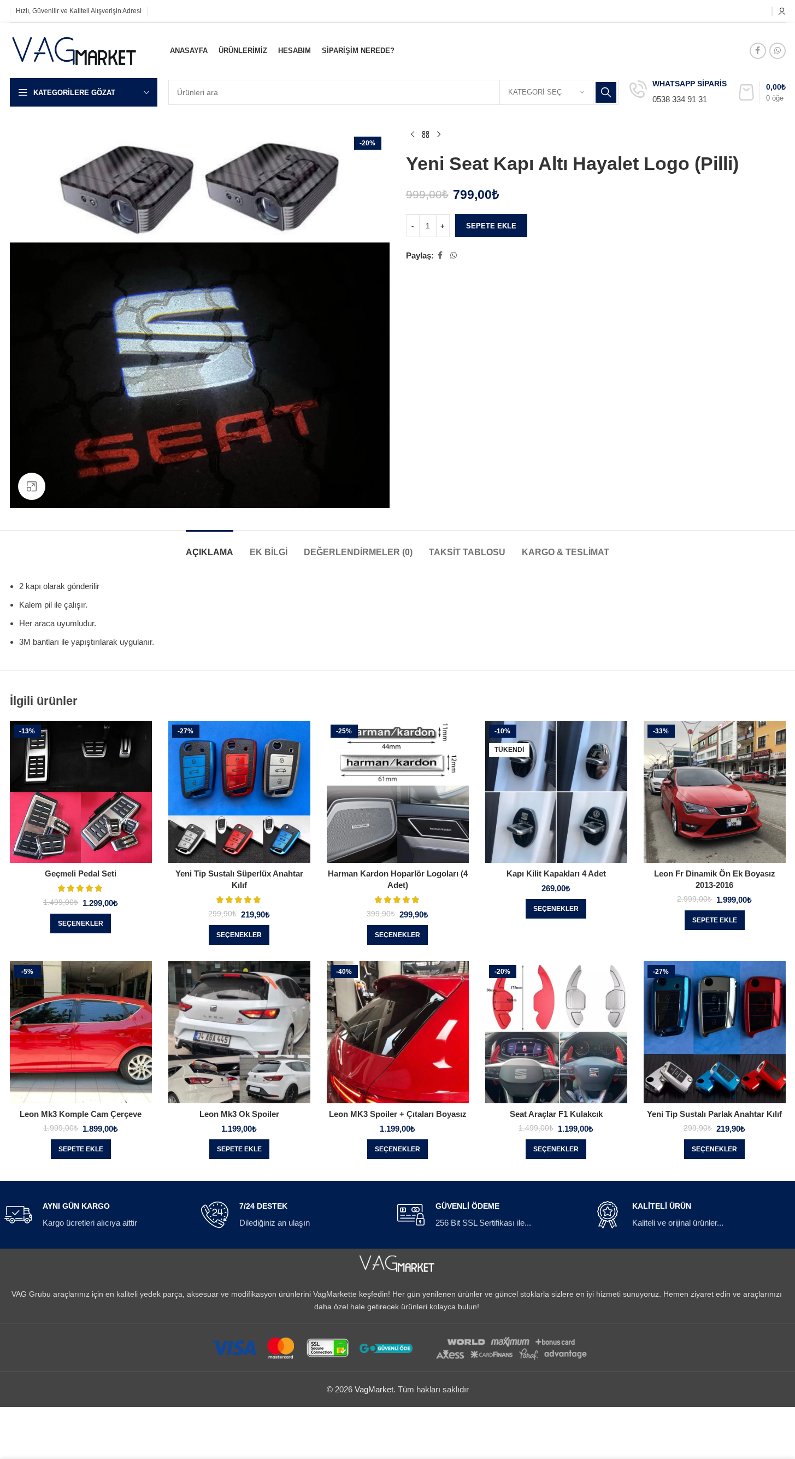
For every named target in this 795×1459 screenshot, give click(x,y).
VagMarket (374, 1389)
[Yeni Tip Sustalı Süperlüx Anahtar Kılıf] (239, 792)
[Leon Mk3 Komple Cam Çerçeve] (81, 1032)
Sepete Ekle (491, 226)
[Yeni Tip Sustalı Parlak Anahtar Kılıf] (715, 1032)
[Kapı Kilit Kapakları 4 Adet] (556, 792)
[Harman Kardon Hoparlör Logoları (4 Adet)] (398, 792)
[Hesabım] (782, 11)
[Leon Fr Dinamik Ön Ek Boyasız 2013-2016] (715, 792)
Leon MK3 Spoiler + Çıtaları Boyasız (398, 1114)
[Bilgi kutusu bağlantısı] (678, 93)
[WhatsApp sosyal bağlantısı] (777, 51)
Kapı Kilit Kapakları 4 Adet (556, 873)
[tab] (209, 546)
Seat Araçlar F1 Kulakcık (556, 1114)
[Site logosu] (75, 49)
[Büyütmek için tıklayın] (31, 486)
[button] (715, 920)
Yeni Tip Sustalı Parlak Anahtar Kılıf (714, 1114)
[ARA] (606, 92)
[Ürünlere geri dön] (425, 135)
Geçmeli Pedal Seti (80, 873)
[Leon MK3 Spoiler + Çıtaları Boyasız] (398, 1032)
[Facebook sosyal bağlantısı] (758, 51)
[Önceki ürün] (412, 135)
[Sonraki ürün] (438, 135)
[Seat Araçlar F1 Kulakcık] (556, 1032)
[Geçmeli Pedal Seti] (81, 792)
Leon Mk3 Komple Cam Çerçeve (81, 1114)
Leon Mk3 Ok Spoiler (239, 1114)
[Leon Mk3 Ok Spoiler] (239, 1032)
